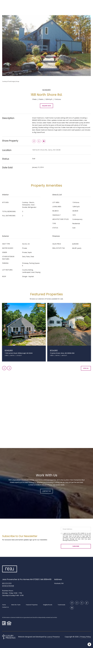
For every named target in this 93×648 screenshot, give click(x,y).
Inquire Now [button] (46, 106)
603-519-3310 (6, 583)
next (9, 368)
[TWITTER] (82, 603)
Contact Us (5, 607)
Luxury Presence (53, 637)
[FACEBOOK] (72, 603)
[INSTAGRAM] (77, 603)
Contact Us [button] (46, 491)
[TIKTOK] (86, 603)
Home (4, 605)
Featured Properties (32, 605)
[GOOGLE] (72, 608)
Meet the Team (15, 605)
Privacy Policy (81, 540)
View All (86, 368)
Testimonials (61, 605)
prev (4, 368)
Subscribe (75, 546)
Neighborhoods (47, 605)
